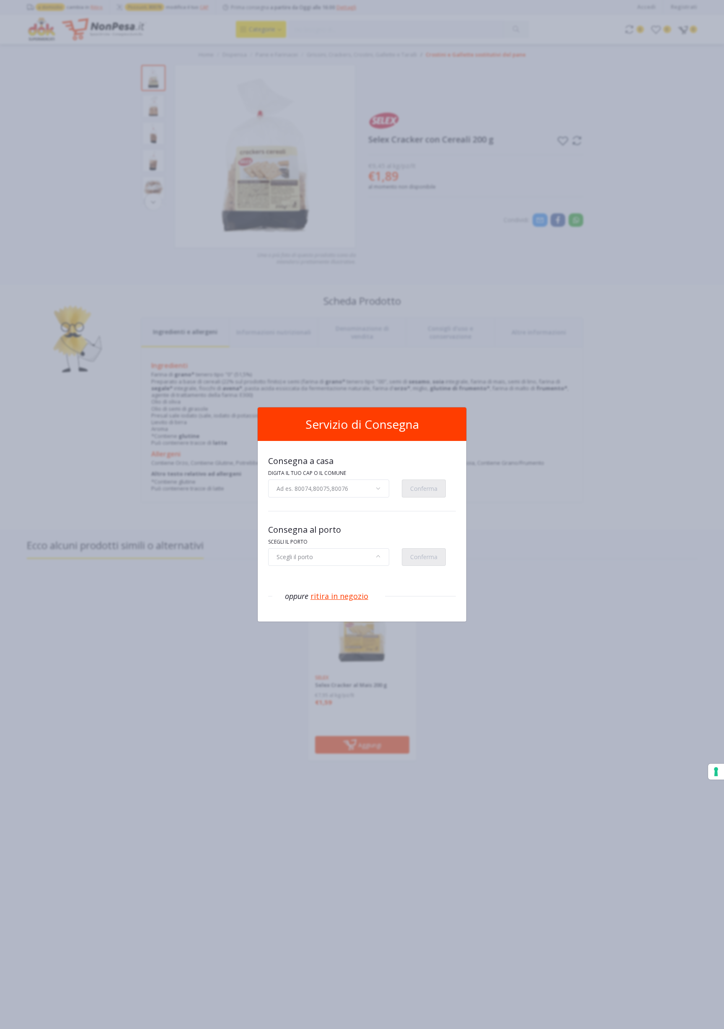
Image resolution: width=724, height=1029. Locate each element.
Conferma (423, 488)
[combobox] (328, 488)
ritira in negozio (339, 596)
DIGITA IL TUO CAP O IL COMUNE (307, 473)
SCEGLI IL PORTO (288, 542)
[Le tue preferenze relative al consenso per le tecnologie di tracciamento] (716, 772)
